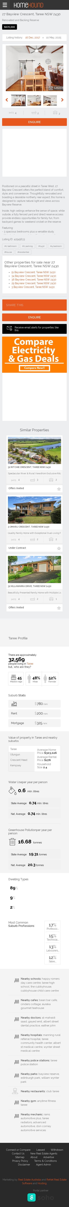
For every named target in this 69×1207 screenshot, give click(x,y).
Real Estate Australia (29, 1179)
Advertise (48, 1157)
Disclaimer (24, 1164)
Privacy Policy (20, 1160)
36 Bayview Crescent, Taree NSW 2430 (34, 279)
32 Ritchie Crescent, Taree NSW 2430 (29, 467)
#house (8, 252)
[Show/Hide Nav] (5, 5)
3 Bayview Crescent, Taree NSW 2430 (33, 287)
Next (63, 103)
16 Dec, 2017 (32, 37)
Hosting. (42, 1183)
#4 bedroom (56, 246)
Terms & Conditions (45, 1160)
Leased (40, 1149)
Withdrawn (57, 1149)
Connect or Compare (18, 1149)
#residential (23, 252)
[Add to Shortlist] (59, 488)
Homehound (34, 5)
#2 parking (27, 246)
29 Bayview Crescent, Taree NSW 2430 (34, 283)
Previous (6, 103)
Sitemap (19, 1157)
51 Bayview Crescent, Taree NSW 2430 (34, 272)
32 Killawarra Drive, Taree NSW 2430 (29, 586)
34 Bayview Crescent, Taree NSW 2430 (34, 276)
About (33, 1157)
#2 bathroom (10, 246)
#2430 (41, 246)
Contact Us (18, 1153)
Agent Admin (43, 1164)
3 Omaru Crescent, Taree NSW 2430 (28, 526)
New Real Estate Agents (43, 1153)
